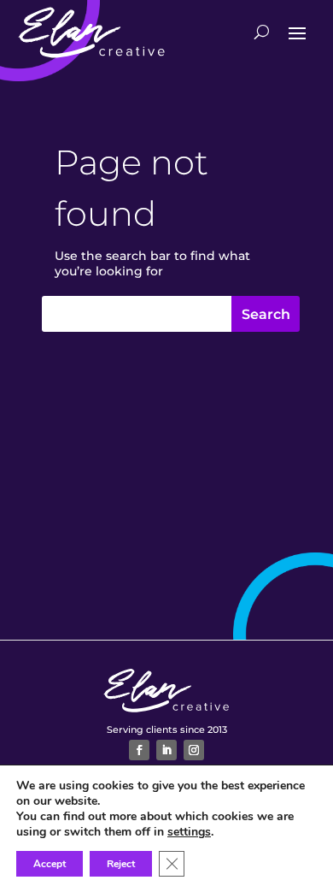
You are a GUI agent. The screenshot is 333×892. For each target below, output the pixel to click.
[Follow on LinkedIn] (166, 750)
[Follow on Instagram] (194, 750)
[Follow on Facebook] (139, 750)
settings (189, 832)
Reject (121, 864)
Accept (49, 864)
